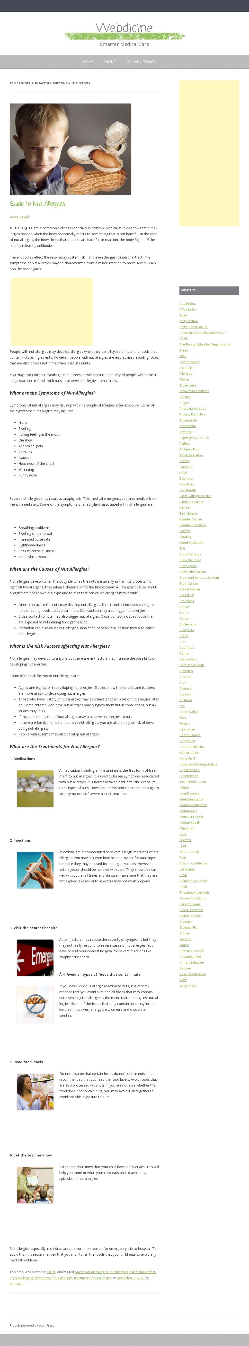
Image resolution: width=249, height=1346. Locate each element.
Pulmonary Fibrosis (193, 881)
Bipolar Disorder (191, 502)
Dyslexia (185, 700)
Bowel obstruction (192, 571)
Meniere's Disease (193, 805)
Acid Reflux (187, 303)
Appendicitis (188, 420)
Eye (182, 706)
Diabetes (186, 671)
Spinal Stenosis (190, 916)
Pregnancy (187, 869)
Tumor (184, 945)
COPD (183, 636)
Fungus (184, 723)
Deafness (186, 647)
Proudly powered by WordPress (32, 1325)
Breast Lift (186, 595)
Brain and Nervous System (199, 577)
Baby (183, 472)
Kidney (184, 787)
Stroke (184, 933)
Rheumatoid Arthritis (194, 892)
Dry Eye (185, 694)
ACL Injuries (187, 309)
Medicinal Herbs (191, 799)
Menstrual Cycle (191, 816)
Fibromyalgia (188, 711)
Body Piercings (190, 554)
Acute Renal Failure (193, 327)
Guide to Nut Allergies (37, 204)
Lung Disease (189, 793)
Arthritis (185, 432)
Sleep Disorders (191, 910)
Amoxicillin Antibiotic (194, 391)
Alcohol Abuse (189, 362)
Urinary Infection (191, 962)
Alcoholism (187, 367)
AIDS (182, 356)
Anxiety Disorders (192, 414)
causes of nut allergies (91, 1272)
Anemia (185, 397)
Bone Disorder (190, 560)
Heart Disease (190, 735)
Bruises (185, 606)
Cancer (184, 618)
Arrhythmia (187, 426)
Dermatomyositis (192, 665)
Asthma (185, 443)
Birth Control (188, 513)
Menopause (188, 811)
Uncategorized (190, 956)
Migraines (186, 828)
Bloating (185, 537)
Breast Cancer (189, 589)
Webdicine (124, 28)
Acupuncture (188, 321)
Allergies (185, 373)
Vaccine (185, 968)
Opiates (185, 840)
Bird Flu (184, 507)
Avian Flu (186, 467)
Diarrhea (186, 676)
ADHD (183, 338)
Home (88, 61)
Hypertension (189, 770)
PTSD (183, 875)
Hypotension (188, 776)
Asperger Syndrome (194, 437)
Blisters (184, 531)
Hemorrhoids (189, 752)
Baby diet (186, 478)
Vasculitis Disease (192, 974)
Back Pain (186, 484)
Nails (183, 834)
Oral (182, 846)
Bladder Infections (192, 525)
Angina (184, 402)
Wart (183, 980)
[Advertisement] (52, 312)
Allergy (51, 1272)
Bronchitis (186, 601)
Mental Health (189, 822)
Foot (182, 717)
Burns (183, 612)
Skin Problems (190, 904)
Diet (182, 682)
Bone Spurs (188, 566)
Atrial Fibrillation (191, 455)
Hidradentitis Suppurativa (198, 764)
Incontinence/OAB (192, 781)
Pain (182, 857)
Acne (183, 315)
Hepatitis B (187, 758)
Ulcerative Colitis (191, 951)
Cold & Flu (186, 630)
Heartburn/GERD (191, 746)
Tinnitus (185, 939)
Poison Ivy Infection (193, 863)
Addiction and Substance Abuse (202, 332)
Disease (185, 688)
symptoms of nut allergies (54, 1278)
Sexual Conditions (192, 898)
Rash (183, 886)
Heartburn (187, 741)
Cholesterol (187, 624)
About (109, 61)
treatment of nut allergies (93, 1278)
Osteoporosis (189, 851)
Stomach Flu (188, 927)
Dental (184, 653)
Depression (188, 659)
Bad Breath (187, 490)
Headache (187, 729)
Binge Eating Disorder (195, 496)
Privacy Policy (141, 61)
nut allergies (119, 1272)
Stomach (185, 921)
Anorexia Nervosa (192, 408)
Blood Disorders (191, 542)
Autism (184, 461)
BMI (182, 548)
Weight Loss (188, 986)
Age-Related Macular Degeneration (205, 344)
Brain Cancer (188, 583)
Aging (183, 350)
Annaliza (16, 1283)
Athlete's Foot (189, 449)
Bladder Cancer (190, 519)
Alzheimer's (188, 385)
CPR (182, 641)
